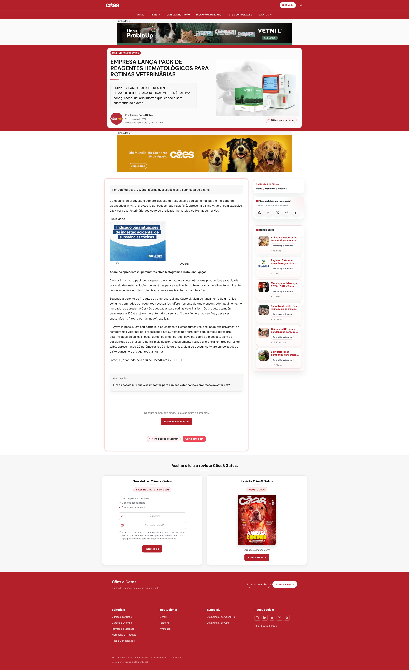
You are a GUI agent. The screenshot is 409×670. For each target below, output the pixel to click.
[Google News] (287, 618)
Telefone (164, 622)
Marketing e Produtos (125, 53)
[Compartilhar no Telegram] (286, 212)
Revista (155, 14)
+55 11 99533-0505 (266, 625)
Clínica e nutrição (178, 14)
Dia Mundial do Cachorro (221, 616)
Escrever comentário (176, 421)
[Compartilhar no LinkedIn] (268, 212)
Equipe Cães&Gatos (141, 115)
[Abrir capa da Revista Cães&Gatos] (257, 519)
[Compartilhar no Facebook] (295, 212)
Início (140, 14)
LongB (145, 662)
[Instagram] (257, 618)
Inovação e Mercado (208, 14)
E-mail (163, 616)
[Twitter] (279, 618)
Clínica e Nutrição (122, 616)
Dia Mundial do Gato (218, 622)
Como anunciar (259, 584)
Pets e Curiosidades (240, 14)
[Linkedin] (265, 618)
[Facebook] (272, 618)
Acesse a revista (257, 557)
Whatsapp (165, 628)
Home (259, 188)
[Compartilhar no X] (277, 212)
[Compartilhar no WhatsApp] (259, 212)
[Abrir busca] (301, 5)
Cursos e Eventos (122, 622)
